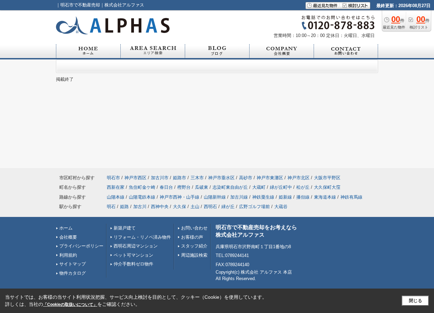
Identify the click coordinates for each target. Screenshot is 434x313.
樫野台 (184, 187)
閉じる (415, 300)
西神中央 (160, 206)
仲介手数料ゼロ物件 (133, 263)
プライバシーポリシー (81, 245)
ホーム (66, 228)
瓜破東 (201, 187)
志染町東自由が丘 (230, 187)
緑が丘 (228, 206)
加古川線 (239, 197)
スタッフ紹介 (194, 245)
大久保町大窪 (327, 187)
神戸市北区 (299, 177)
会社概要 (68, 237)
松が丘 (303, 187)
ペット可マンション (133, 255)
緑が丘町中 (281, 187)
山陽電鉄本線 (142, 197)
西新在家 (115, 187)
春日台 (166, 187)
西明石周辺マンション (136, 245)
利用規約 (68, 255)
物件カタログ (72, 273)
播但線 (303, 197)
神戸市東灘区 (270, 177)
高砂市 (245, 177)
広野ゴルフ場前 (254, 206)
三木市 (197, 177)
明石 (111, 206)
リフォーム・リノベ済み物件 (142, 237)
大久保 (179, 206)
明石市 (113, 177)
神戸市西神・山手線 (179, 197)
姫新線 (285, 197)
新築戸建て (125, 228)
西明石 (210, 206)
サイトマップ (72, 263)
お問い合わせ (194, 228)
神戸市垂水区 (221, 177)
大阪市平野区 (327, 177)
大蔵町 (258, 187)
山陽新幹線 (215, 197)
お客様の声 (192, 237)
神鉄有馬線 (351, 197)
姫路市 (179, 177)
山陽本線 (115, 197)
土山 (195, 206)
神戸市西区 (135, 177)
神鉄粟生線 (263, 197)
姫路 (124, 206)
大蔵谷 (281, 206)
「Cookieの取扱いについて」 (70, 304)
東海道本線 (325, 197)
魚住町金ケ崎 (142, 187)
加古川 (139, 206)
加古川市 (160, 177)
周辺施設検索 (194, 255)
